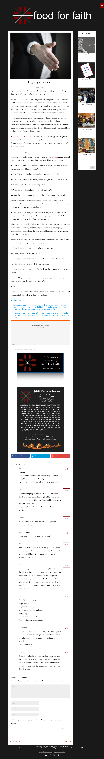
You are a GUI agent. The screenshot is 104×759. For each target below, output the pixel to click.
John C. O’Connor (47, 746)
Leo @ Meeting (87, 104)
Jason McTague (63, 746)
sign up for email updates (45, 752)
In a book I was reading (19, 136)
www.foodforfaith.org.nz (63, 748)
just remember (87, 79)
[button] (102, 5)
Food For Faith (13, 349)
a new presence (87, 129)
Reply (66, 469)
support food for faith (59, 752)
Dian (20, 596)
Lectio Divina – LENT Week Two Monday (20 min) (26, 349)
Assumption (87, 154)
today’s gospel (53, 157)
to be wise (86, 54)
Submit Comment (62, 729)
